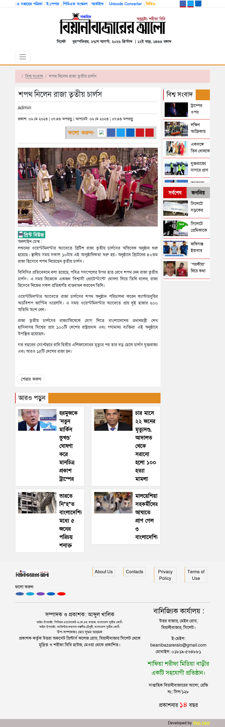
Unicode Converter (125, 4)
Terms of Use (195, 575)
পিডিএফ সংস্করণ (75, 4)
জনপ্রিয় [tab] (198, 193)
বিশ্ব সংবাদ (34, 76)
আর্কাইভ (97, 4)
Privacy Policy (165, 575)
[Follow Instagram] (30, 593)
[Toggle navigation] (22, 56)
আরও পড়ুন (32, 398)
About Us (104, 572)
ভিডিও (150, 4)
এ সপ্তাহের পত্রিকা (29, 4)
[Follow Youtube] (61, 593)
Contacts (134, 572)
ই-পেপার (52, 4)
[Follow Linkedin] (51, 593)
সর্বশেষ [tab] (174, 193)
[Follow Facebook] (20, 593)
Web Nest (201, 723)
